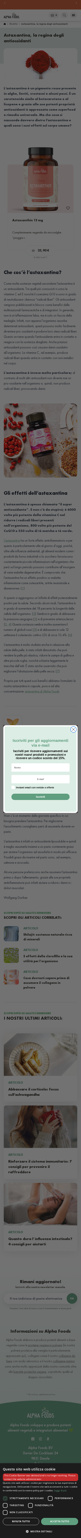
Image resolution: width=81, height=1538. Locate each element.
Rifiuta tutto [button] (21, 1521)
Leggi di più (60, 1490)
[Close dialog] (73, 729)
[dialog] (40, 1500)
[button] (40, 1531)
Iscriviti (40, 796)
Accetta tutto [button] (59, 1521)
